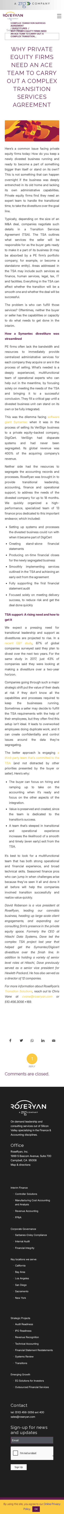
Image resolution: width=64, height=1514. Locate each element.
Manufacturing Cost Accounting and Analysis (32, 1202)
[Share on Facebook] (10, 1040)
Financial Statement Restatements (34, 1350)
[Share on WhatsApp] (32, 1040)
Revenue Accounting (26, 1210)
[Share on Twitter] (21, 1040)
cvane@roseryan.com (37, 996)
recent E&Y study (18, 643)
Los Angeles (22, 1278)
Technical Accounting (27, 1343)
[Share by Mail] (53, 1040)
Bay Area (20, 1271)
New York (20, 1297)
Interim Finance (19, 1187)
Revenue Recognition (27, 1337)
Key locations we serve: (24, 1259)
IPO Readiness (23, 1330)
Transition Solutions (18, 991)
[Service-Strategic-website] (32, 130)
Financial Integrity (24, 1247)
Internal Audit (22, 1241)
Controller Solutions (26, 1193)
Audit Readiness (24, 1324)
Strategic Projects (20, 1318)
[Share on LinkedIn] (43, 1040)
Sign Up (19, 1467)
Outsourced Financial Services (32, 1387)
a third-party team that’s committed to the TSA (32, 758)
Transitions (21, 1363)
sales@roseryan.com (23, 1416)
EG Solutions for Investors (29, 1380)
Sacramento (21, 1291)
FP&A (18, 1217)
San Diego (21, 1284)
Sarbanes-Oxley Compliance (31, 1234)
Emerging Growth (20, 1374)
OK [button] (36, 1509)
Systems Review (24, 1356)
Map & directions (20, 1164)
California (20, 1265)
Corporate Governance (23, 1228)
